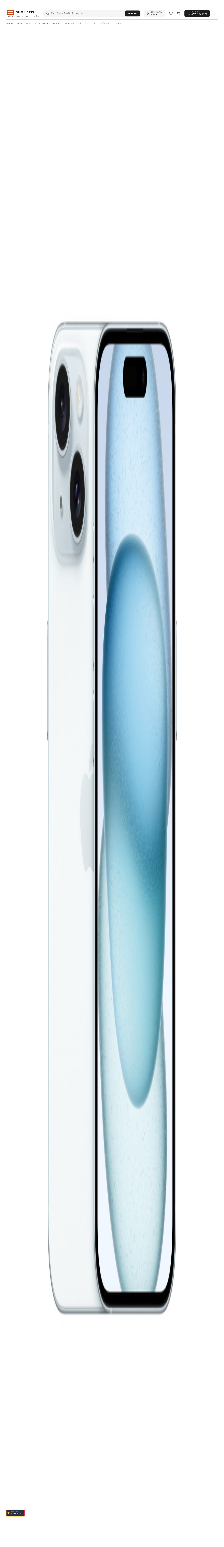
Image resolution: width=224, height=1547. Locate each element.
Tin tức (117, 23)
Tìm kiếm (132, 13)
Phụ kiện (69, 23)
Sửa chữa (83, 23)
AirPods (56, 23)
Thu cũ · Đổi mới (101, 23)
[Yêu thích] (171, 13)
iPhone (9, 23)
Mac (28, 23)
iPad (19, 23)
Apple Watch (41, 23)
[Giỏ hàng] (178, 13)
